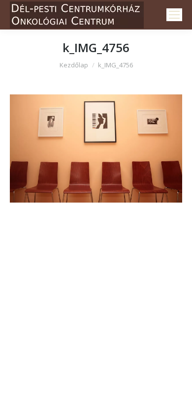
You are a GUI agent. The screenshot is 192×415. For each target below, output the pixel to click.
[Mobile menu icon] (174, 14)
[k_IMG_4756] (96, 148)
